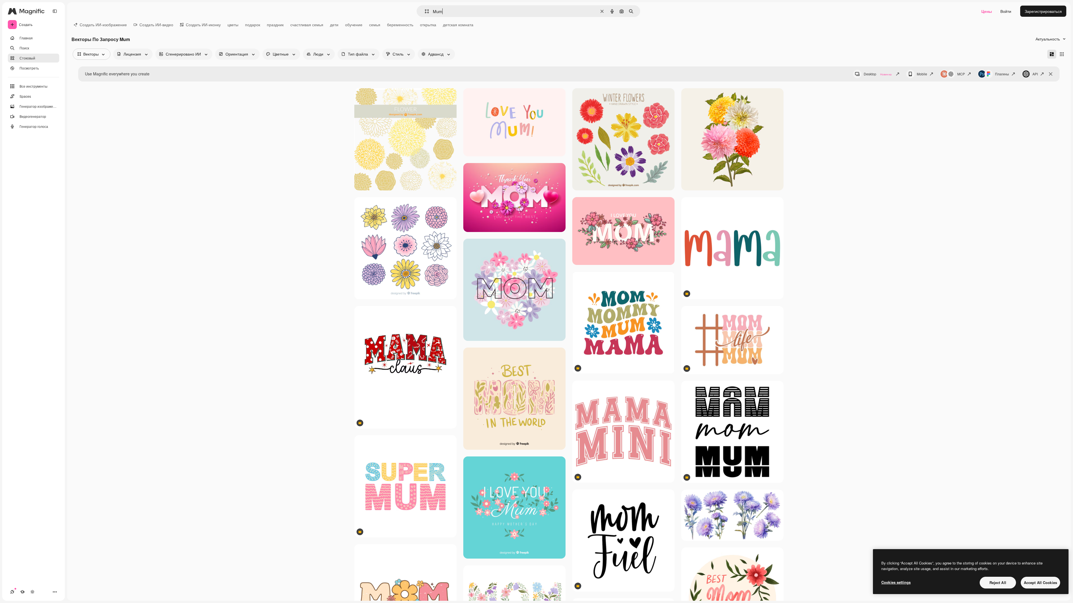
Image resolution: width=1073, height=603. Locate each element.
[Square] (1061, 54)
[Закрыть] (1050, 74)
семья (374, 24)
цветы (232, 24)
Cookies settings (896, 582)
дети (334, 24)
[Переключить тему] (32, 591)
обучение (353, 24)
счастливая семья (306, 24)
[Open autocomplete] (424, 11)
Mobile (922, 73)
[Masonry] (1051, 54)
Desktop (878, 73)
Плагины (1002, 73)
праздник (275, 24)
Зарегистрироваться (1043, 11)
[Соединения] (12, 591)
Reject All (997, 582)
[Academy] (22, 591)
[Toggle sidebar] (54, 11)
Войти (1005, 11)
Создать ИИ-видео (156, 24)
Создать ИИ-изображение (103, 24)
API (1035, 73)
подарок (252, 24)
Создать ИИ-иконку (203, 24)
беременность (400, 24)
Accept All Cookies (1040, 582)
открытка (428, 24)
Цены (986, 11)
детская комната (458, 24)
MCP (961, 73)
